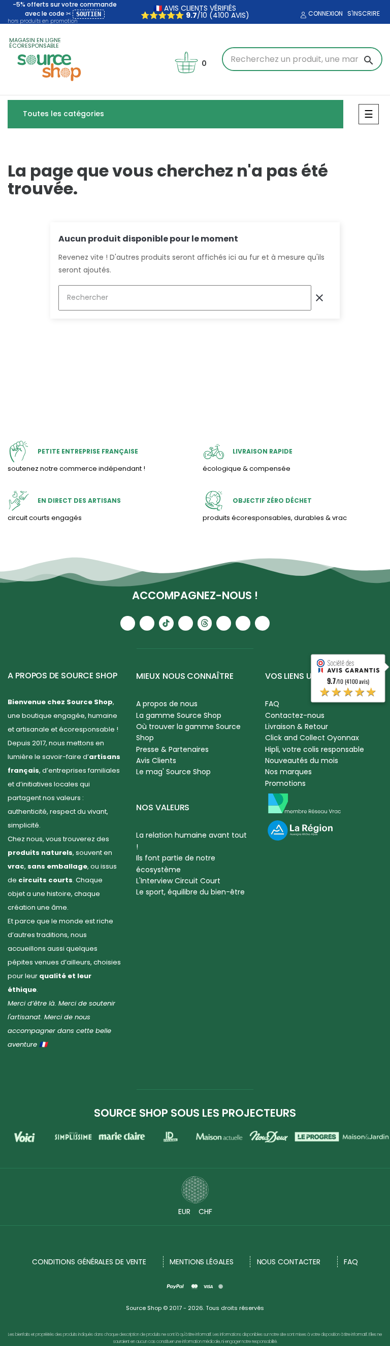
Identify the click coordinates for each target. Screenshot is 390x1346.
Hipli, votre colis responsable (314, 749)
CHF (205, 1211)
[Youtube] (127, 623)
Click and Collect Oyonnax (312, 738)
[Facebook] (185, 623)
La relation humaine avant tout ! (191, 840)
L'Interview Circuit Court (178, 881)
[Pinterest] (262, 623)
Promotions (285, 783)
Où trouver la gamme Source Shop (188, 732)
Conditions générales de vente (89, 1262)
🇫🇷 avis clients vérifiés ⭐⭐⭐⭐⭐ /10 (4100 (189, 11)
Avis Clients (156, 760)
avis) (239, 15)
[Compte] (302, 15)
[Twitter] (243, 623)
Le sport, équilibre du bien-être (190, 892)
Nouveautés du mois (301, 760)
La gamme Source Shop (178, 715)
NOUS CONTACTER (289, 1262)
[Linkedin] (223, 623)
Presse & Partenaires (172, 749)
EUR (184, 1211)
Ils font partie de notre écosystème (175, 863)
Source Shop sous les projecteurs (195, 1113)
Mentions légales (201, 1262)
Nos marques (288, 772)
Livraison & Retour (296, 726)
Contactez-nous (294, 715)
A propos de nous (167, 704)
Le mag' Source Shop (173, 772)
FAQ (351, 1262)
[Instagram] (147, 623)
